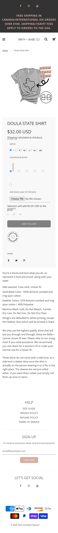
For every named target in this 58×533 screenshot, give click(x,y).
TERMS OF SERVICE (29, 421)
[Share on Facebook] (8, 260)
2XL (40, 150)
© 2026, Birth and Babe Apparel (25, 524)
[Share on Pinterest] (24, 260)
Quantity (11, 208)
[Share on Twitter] (16, 260)
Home (5, 50)
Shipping (12, 137)
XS (14, 150)
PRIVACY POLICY (29, 413)
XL (34, 150)
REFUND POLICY (29, 417)
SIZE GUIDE (29, 408)
